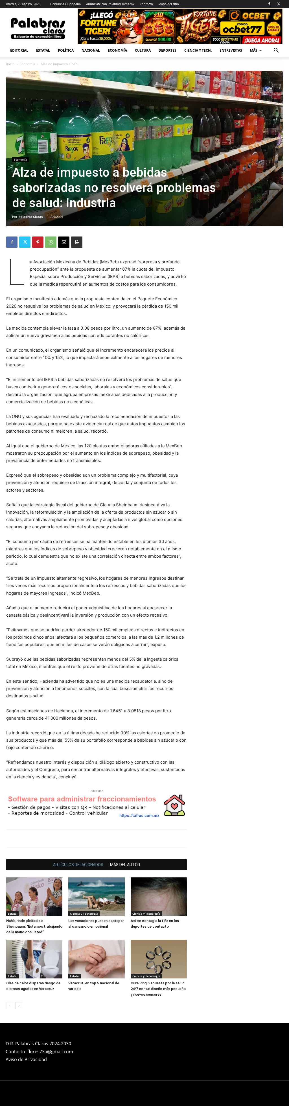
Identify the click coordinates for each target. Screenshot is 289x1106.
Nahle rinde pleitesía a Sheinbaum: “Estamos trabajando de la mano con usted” (34, 926)
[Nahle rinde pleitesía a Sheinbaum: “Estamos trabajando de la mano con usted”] (34, 896)
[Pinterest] (37, 242)
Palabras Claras (31, 216)
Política (66, 50)
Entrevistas (231, 50)
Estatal (43, 50)
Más (253, 50)
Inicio (10, 64)
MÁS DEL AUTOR (125, 865)
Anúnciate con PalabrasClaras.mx (110, 4)
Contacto (146, 4)
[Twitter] (278, 4)
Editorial (19, 50)
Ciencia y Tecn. (198, 50)
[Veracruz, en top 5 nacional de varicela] (96, 959)
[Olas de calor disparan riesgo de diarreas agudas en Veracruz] (34, 959)
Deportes (167, 50)
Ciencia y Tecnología (84, 914)
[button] (276, 51)
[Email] (63, 242)
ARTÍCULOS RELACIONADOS (78, 865)
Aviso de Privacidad (26, 1059)
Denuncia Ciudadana (65, 4)
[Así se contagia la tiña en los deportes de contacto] (159, 896)
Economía (117, 50)
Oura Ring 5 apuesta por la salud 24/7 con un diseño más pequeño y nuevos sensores (158, 989)
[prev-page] (9, 1005)
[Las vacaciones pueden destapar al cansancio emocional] (96, 896)
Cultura (143, 50)
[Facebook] (269, 4)
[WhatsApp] (50, 242)
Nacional (91, 50)
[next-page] (18, 1005)
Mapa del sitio (168, 4)
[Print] (76, 242)
